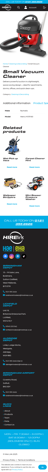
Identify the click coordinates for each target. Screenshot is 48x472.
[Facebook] (5, 256)
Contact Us (9, 424)
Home (5, 64)
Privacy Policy (9, 460)
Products (8, 414)
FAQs (6, 421)
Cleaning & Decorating (18, 64)
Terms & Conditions (26, 460)
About (7, 410)
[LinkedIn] (17, 256)
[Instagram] (11, 256)
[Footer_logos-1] (13, 249)
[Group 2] (6, 7)
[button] (18, 7)
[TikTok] (23, 256)
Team (6, 417)
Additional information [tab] (16, 103)
